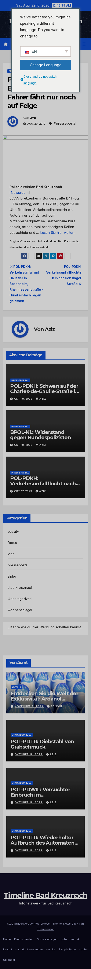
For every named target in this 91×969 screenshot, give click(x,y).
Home (7, 939)
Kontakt (75, 939)
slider (12, 576)
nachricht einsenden (29, 949)
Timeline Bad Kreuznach (45, 895)
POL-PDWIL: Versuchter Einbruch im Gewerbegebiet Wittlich (41, 794)
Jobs (64, 939)
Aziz (33, 118)
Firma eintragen (47, 939)
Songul (57, 706)
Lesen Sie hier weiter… (58, 232)
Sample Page (67, 949)
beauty (13, 531)
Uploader (9, 959)
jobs (11, 554)
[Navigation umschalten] (84, 44)
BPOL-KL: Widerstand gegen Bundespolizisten (40, 434)
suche (83, 949)
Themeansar (45, 929)
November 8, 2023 (29, 706)
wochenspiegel (20, 610)
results (50, 949)
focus (12, 543)
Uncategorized (20, 599)
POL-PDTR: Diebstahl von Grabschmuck (42, 744)
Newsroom (20, 192)
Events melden (23, 939)
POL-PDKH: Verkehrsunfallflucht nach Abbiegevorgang (43, 483)
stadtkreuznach (20, 587)
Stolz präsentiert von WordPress (29, 923)
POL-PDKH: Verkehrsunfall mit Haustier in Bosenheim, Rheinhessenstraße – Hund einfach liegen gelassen (26, 284)
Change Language (45, 65)
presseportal (20, 380)
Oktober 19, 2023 (29, 754)
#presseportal (65, 123)
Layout (7, 949)
